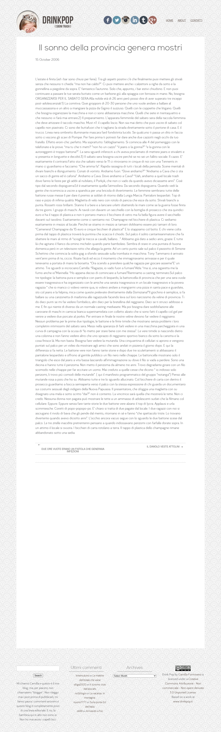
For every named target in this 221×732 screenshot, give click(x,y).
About (182, 20)
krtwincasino (82, 675)
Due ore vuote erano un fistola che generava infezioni (72, 450)
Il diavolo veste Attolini (163, 446)
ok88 (80, 711)
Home (169, 20)
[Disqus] (112, 509)
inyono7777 (80, 702)
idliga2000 (80, 684)
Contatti (196, 20)
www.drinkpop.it (183, 701)
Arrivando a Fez (94, 711)
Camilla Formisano (189, 674)
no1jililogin (80, 693)
